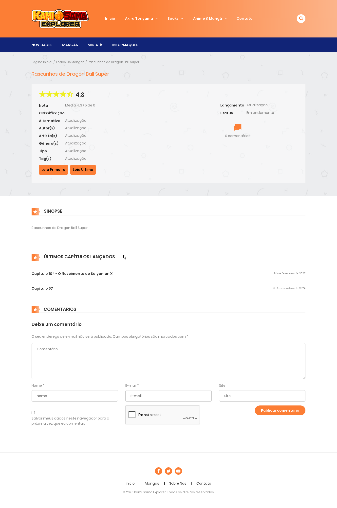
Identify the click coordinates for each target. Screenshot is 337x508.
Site (222, 385)
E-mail (130, 385)
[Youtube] (178, 471)
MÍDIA (93, 44)
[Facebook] (158, 471)
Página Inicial (42, 62)
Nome (37, 385)
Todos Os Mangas (70, 62)
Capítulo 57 (42, 288)
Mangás (152, 483)
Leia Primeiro (53, 169)
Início (110, 18)
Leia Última (83, 169)
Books (173, 18)
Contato (245, 18)
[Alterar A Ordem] (124, 257)
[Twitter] (168, 471)
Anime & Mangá (207, 18)
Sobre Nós (177, 483)
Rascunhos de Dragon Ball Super (113, 62)
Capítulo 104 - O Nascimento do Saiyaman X (72, 273)
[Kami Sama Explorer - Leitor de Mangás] (60, 18)
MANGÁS (70, 44)
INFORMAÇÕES (125, 44)
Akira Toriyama (139, 18)
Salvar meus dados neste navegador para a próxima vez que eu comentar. (70, 421)
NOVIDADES (42, 44)
